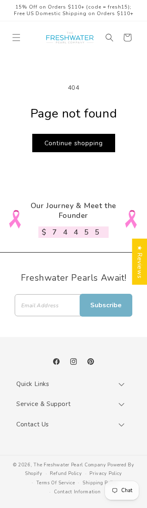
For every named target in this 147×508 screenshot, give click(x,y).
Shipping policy (100, 483)
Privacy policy (105, 473)
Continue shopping (74, 143)
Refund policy (66, 473)
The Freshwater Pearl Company (69, 465)
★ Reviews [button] (140, 261)
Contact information (77, 492)
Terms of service (55, 483)
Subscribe (106, 305)
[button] (16, 38)
